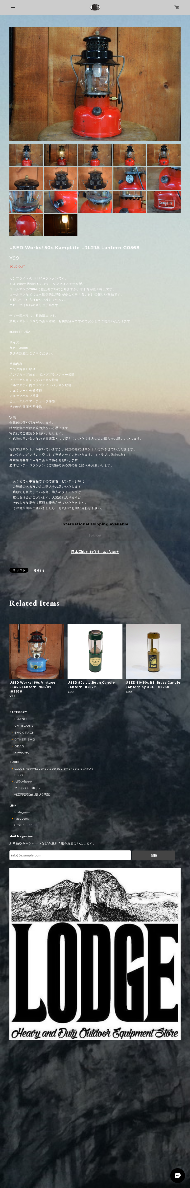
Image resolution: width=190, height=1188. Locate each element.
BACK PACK (24, 732)
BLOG (18, 775)
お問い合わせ (23, 781)
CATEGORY (24, 725)
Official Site (23, 825)
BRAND (20, 719)
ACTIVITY (21, 753)
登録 (154, 855)
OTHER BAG (24, 739)
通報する (39, 570)
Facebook (21, 818)
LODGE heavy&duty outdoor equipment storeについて (54, 768)
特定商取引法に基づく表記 (32, 794)
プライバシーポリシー (29, 788)
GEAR (19, 746)
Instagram (22, 812)
